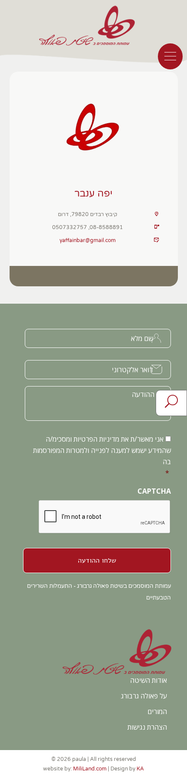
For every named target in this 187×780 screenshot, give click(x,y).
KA (140, 769)
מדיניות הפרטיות (96, 439)
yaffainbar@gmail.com (88, 240)
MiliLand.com (90, 769)
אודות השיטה (148, 680)
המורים (157, 711)
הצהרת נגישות (147, 727)
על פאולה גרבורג (144, 696)
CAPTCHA (154, 491)
